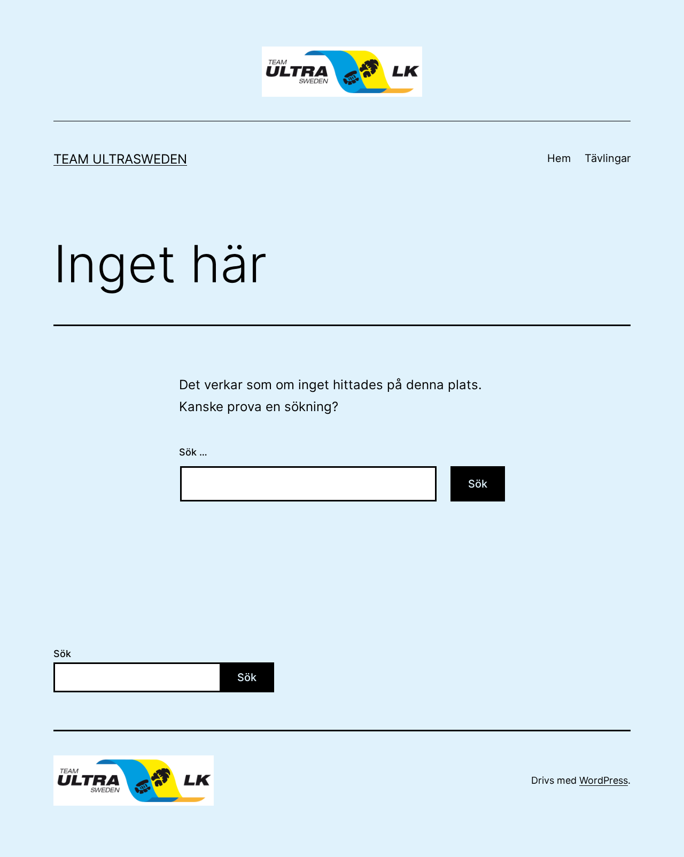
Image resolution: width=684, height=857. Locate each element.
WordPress (603, 780)
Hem (559, 158)
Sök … (193, 452)
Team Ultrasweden (120, 159)
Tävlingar (608, 158)
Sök (62, 653)
